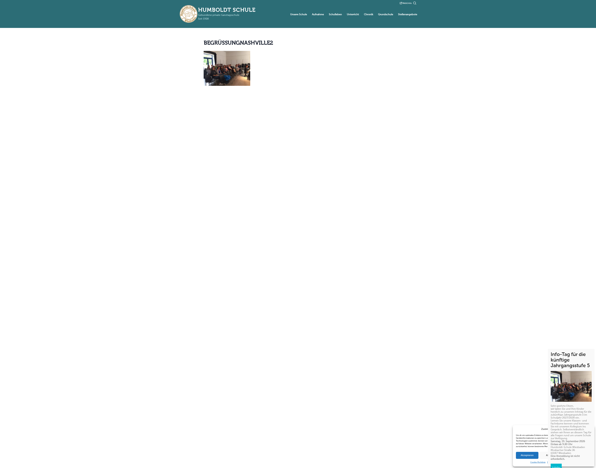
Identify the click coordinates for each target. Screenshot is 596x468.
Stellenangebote (407, 14)
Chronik (368, 14)
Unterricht (353, 14)
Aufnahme (318, 14)
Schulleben (335, 14)
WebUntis (407, 3)
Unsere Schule (298, 14)
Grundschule (385, 14)
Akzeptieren (527, 455)
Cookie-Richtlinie (538, 462)
